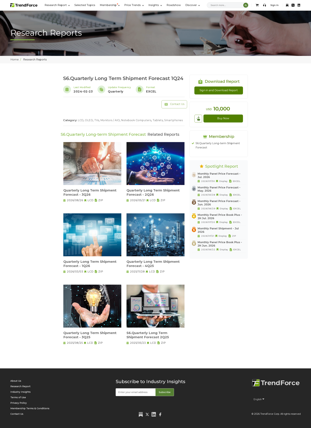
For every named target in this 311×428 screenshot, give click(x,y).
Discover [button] (191, 5)
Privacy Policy (18, 402)
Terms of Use (18, 397)
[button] (110, 5)
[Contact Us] (264, 5)
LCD (81, 120)
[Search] (245, 5)
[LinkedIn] (299, 5)
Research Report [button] (56, 5)
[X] (293, 5)
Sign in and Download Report (219, 90)
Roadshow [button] (174, 5)
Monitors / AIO (110, 120)
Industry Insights (20, 391)
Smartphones (173, 120)
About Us (15, 380)
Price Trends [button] (132, 5)
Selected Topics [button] (84, 5)
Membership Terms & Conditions (29, 408)
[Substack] (287, 5)
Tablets (158, 120)
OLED (89, 120)
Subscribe (165, 392)
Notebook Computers (136, 120)
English (257, 399)
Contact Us (176, 104)
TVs (97, 120)
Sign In (274, 5)
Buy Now (223, 118)
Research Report (20, 386)
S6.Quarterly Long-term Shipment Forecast (218, 145)
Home (14, 59)
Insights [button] (154, 5)
